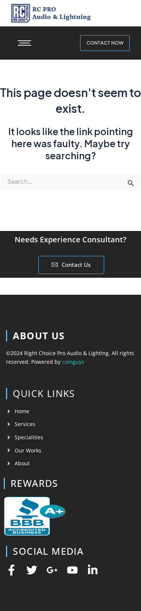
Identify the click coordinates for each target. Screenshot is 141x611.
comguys (73, 361)
